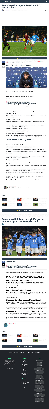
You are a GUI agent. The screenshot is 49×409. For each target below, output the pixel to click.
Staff (24, 387)
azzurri (7, 62)
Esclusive (24, 368)
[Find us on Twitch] (12, 368)
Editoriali (24, 366)
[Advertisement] (24, 18)
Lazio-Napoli (38, 380)
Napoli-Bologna (39, 388)
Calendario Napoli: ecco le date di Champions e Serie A (17, 101)
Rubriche (24, 374)
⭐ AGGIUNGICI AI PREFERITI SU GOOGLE (24, 58)
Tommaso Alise (7, 10)
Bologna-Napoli (39, 365)
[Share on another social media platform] (3, 67)
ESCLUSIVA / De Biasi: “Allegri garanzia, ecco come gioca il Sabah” (11, 204)
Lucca (42, 380)
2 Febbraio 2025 (13, 10)
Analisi (18, 10)
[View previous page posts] (26, 106)
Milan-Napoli (38, 385)
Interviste (24, 370)
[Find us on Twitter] (7, 368)
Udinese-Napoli (37, 401)
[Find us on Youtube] (9, 368)
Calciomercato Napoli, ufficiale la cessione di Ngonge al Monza (42, 204)
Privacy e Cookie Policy (24, 386)
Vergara (42, 401)
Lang (42, 378)
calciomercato (39, 367)
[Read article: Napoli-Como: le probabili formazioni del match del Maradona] (35, 199)
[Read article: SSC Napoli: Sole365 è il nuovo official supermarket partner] (19, 204)
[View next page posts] (27, 106)
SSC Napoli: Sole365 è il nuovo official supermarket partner (27, 204)
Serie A (39, 61)
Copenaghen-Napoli (39, 370)
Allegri (37, 360)
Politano (42, 396)
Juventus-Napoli (38, 378)
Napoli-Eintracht (39, 391)
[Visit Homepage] (6, 1)
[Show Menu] (46, 1)
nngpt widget (24, 384)
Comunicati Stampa (24, 364)
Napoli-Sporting (37, 396)
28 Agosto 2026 (25, 200)
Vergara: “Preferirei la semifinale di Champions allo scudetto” (11, 199)
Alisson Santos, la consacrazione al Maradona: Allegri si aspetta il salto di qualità (22, 103)
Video (24, 375)
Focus (24, 369)
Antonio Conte (39, 362)
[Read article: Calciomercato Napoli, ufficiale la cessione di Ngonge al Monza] (35, 204)
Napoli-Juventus (39, 393)
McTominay (41, 383)
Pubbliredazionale (24, 373)
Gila (42, 373)
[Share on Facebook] (3, 62)
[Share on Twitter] (3, 64)
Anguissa (41, 360)
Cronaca (24, 365)
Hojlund (38, 375)
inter (41, 375)
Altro (24, 360)
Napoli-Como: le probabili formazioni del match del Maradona (42, 199)
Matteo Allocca (12, 323)
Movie (42, 385)
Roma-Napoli (38, 398)
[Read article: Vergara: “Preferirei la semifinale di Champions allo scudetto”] (4, 199)
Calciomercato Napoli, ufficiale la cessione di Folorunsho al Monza (19, 104)
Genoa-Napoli (38, 373)
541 (29, 200)
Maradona (37, 383)
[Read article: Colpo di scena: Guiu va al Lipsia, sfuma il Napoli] (19, 199)
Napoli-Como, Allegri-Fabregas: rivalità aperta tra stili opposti (18, 102)
